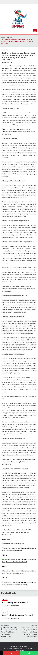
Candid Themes (19, 650)
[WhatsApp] (29, 653)
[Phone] (11, 653)
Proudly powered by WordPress (12, 648)
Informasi (5, 50)
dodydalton (15, 605)
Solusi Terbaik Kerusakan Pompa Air (18, 615)
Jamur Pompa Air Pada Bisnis (15, 602)
